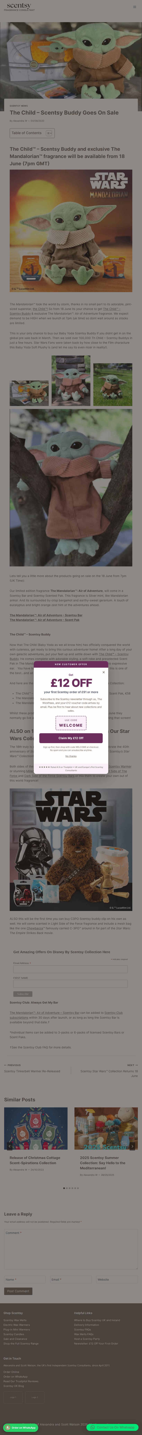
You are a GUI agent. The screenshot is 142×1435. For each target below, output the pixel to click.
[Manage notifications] (7, 1427)
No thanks (71, 756)
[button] (112, 1427)
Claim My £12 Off (71, 738)
